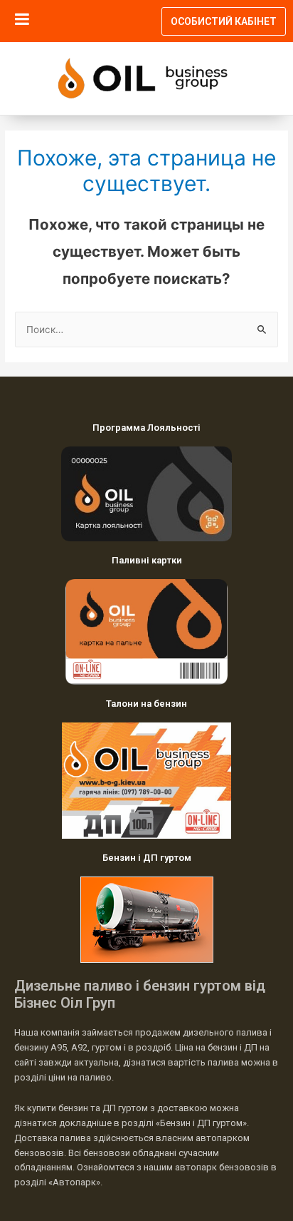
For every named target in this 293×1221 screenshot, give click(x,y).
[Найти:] (146, 329)
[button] (223, 21)
